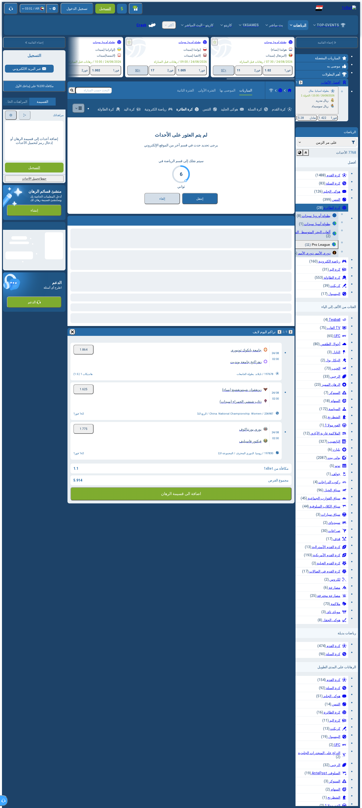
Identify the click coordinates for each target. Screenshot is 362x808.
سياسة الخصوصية (16, 212)
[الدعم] (11, 8)
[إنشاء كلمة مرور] (26, 164)
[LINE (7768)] (290, 90)
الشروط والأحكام (52, 212)
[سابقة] (301, 82)
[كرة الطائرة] (280, 90)
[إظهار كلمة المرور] (12, 164)
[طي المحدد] (306, 152)
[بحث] (71, 90)
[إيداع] (122, 9)
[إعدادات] (52, 8)
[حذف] (72, 220)
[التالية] (278, 220)
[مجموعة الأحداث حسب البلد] (299, 152)
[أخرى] (78, 108)
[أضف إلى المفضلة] (215, 42)
